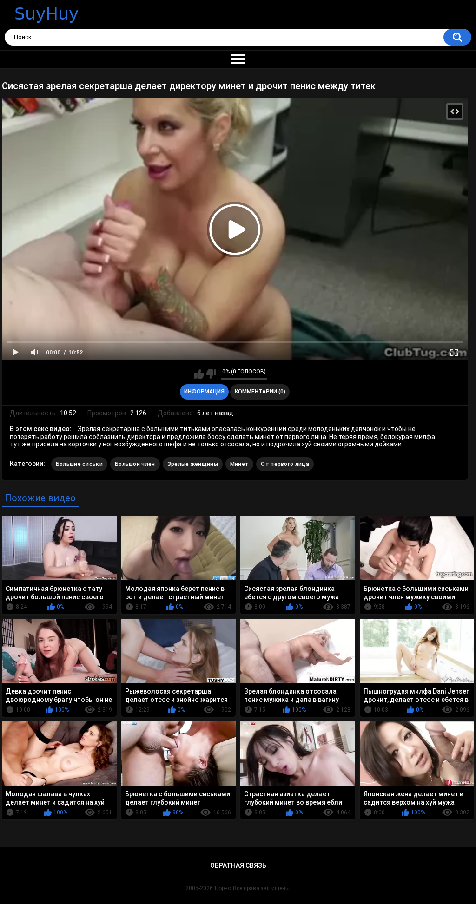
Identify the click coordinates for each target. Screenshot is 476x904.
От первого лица (285, 464)
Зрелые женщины (192, 464)
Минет (239, 464)
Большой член (135, 464)
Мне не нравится (211, 374)
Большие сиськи (79, 464)
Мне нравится (199, 374)
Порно (223, 888)
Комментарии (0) (260, 391)
